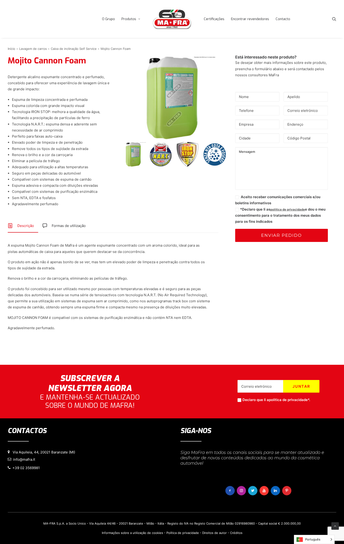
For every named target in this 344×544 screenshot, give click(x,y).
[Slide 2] (160, 154)
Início (11, 49)
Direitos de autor (214, 533)
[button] (334, 19)
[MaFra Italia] (172, 18)
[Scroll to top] (335, 525)
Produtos (128, 19)
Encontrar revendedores (250, 19)
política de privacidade (287, 209)
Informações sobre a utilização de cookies (132, 533)
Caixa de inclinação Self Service (74, 49)
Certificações (214, 19)
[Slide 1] (133, 154)
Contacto (283, 19)
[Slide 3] (187, 154)
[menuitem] (108, 19)
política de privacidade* (289, 400)
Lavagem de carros (33, 49)
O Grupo (108, 19)
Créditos (236, 533)
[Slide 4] (214, 154)
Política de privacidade (182, 533)
